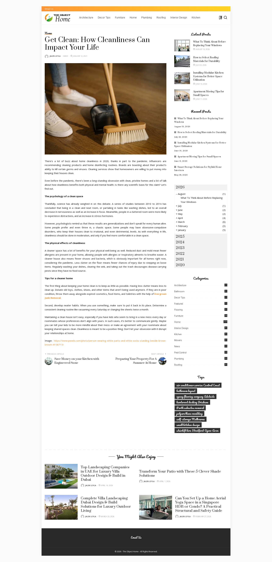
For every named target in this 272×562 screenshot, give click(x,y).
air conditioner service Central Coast (198, 385)
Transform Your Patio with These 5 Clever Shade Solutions (180, 473)
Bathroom (179, 291)
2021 (180, 259)
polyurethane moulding (189, 413)
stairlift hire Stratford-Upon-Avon (197, 430)
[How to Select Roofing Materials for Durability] (182, 61)
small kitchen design (188, 425)
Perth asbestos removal (190, 408)
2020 (180, 265)
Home (48, 33)
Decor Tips (179, 297)
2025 (180, 236)
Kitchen (178, 334)
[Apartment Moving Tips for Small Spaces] (182, 95)
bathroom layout (185, 391)
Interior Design (181, 328)
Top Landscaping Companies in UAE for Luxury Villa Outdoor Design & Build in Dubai (105, 473)
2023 (180, 248)
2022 (180, 253)
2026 (180, 187)
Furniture (178, 316)
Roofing (178, 365)
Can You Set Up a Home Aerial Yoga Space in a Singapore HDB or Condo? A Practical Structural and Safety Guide (200, 504)
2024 (180, 242)
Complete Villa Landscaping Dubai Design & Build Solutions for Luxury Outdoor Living (106, 504)
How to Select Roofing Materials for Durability (202, 132)
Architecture (180, 285)
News (177, 346)
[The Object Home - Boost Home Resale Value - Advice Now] (59, 18)
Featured (178, 303)
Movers (178, 340)
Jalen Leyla (55, 56)
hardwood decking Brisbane (192, 402)
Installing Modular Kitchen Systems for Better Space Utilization (208, 76)
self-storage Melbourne (190, 419)
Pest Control (180, 352)
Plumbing (179, 358)
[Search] (225, 17)
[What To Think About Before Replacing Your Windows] (182, 45)
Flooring (178, 309)
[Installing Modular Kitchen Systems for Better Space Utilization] (182, 78)
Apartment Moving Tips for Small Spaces (199, 156)
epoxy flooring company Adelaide (195, 396)
